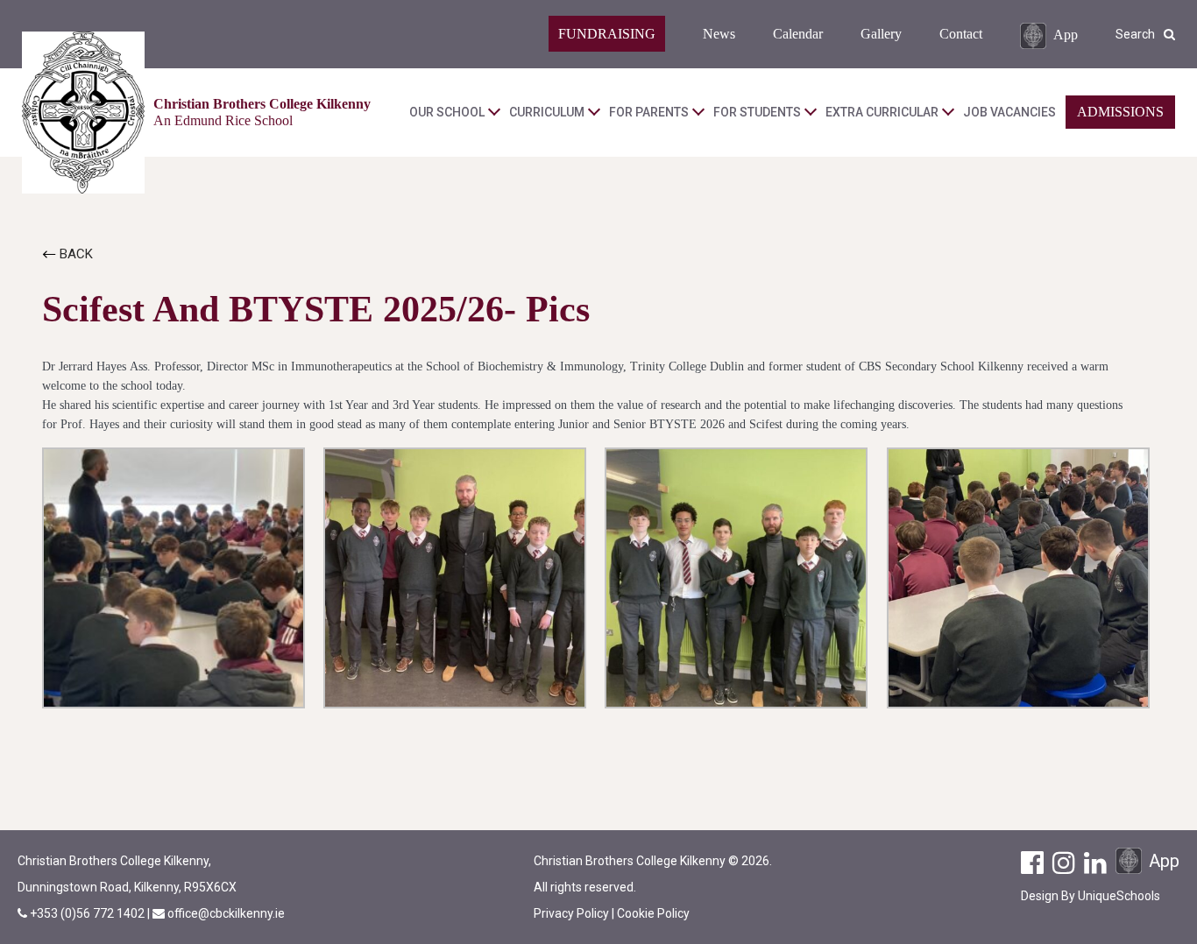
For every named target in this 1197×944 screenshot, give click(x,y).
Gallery (881, 33)
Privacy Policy (571, 913)
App (1065, 33)
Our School (447, 112)
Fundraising (606, 33)
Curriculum (546, 112)
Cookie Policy (653, 913)
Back (74, 254)
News (719, 33)
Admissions (1120, 111)
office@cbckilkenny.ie (226, 913)
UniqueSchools (1119, 896)
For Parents (649, 112)
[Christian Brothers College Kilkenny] (83, 112)
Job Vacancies (1009, 112)
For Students (757, 112)
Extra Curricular (881, 112)
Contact (960, 33)
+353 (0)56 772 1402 (88, 913)
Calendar (798, 33)
